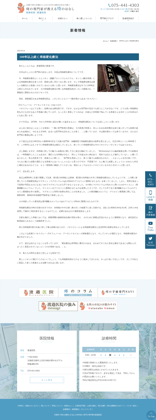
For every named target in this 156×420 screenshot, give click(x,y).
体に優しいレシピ (84, 18)
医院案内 (75, 409)
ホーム (25, 18)
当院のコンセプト (32, 406)
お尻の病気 (91, 406)
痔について (45, 406)
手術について (57, 406)
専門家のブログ (107, 18)
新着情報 (113, 41)
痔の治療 (101, 406)
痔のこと (42, 18)
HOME (20, 406)
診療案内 (66, 409)
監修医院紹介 (128, 18)
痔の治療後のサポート (115, 406)
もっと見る (46, 380)
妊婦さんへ (63, 18)
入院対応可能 (80, 406)
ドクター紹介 (131, 406)
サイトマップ (86, 409)
